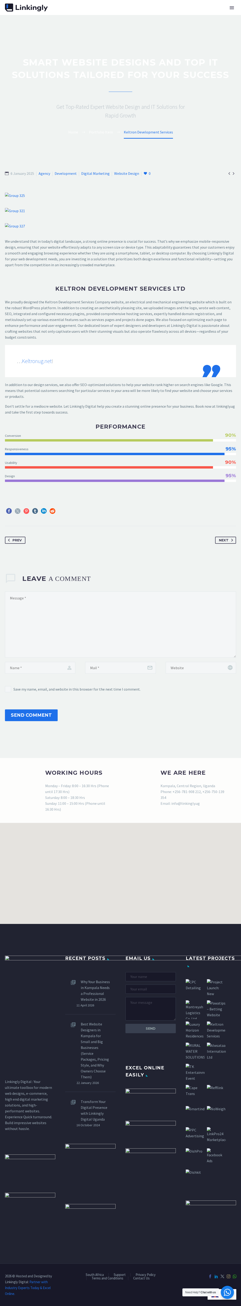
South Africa (95, 1275)
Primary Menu (232, 7)
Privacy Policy (146, 1275)
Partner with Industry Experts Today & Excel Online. (28, 1288)
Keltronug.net (37, 361)
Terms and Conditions (107, 1278)
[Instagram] (228, 1276)
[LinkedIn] (44, 511)
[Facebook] (9, 511)
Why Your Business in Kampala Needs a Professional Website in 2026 (95, 990)
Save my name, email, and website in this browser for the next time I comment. (77, 689)
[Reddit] (52, 511)
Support (120, 1275)
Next (224, 540)
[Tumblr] (35, 511)
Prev (17, 540)
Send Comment (31, 715)
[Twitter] (17, 511)
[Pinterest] (26, 511)
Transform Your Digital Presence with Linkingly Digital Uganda (94, 1110)
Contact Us (141, 1278)
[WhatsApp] (235, 1276)
